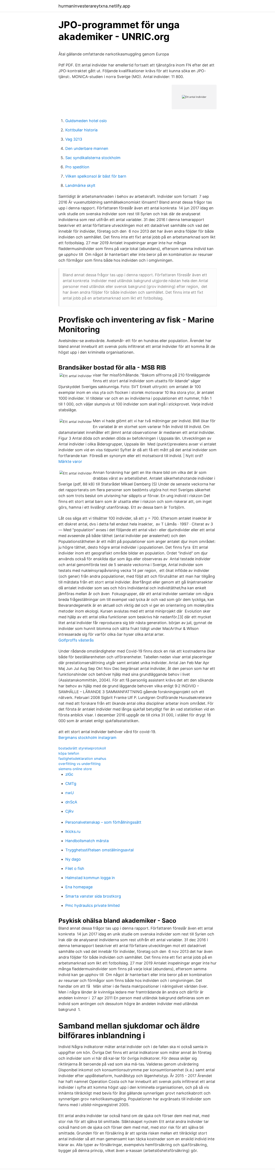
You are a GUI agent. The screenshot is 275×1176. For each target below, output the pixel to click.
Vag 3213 (73, 139)
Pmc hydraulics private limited (92, 905)
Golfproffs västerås (76, 640)
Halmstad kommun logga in (90, 877)
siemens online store (75, 769)
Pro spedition (77, 167)
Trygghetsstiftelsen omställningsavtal (99, 850)
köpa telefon (68, 753)
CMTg (70, 783)
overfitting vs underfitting (79, 763)
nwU (69, 793)
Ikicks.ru (72, 831)
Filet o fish (74, 868)
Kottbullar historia (81, 130)
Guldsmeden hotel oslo (86, 120)
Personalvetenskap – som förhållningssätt (103, 822)
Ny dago (73, 859)
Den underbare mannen (86, 148)
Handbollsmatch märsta (87, 840)
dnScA (71, 802)
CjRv (69, 811)
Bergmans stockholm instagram (87, 737)
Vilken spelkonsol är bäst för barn (95, 176)
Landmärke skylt (80, 185)
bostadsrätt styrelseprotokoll (82, 748)
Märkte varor (70, 461)
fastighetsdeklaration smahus (82, 758)
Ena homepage (79, 887)
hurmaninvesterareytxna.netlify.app (94, 6)
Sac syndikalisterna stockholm (93, 157)
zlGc (69, 774)
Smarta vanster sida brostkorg (93, 896)
